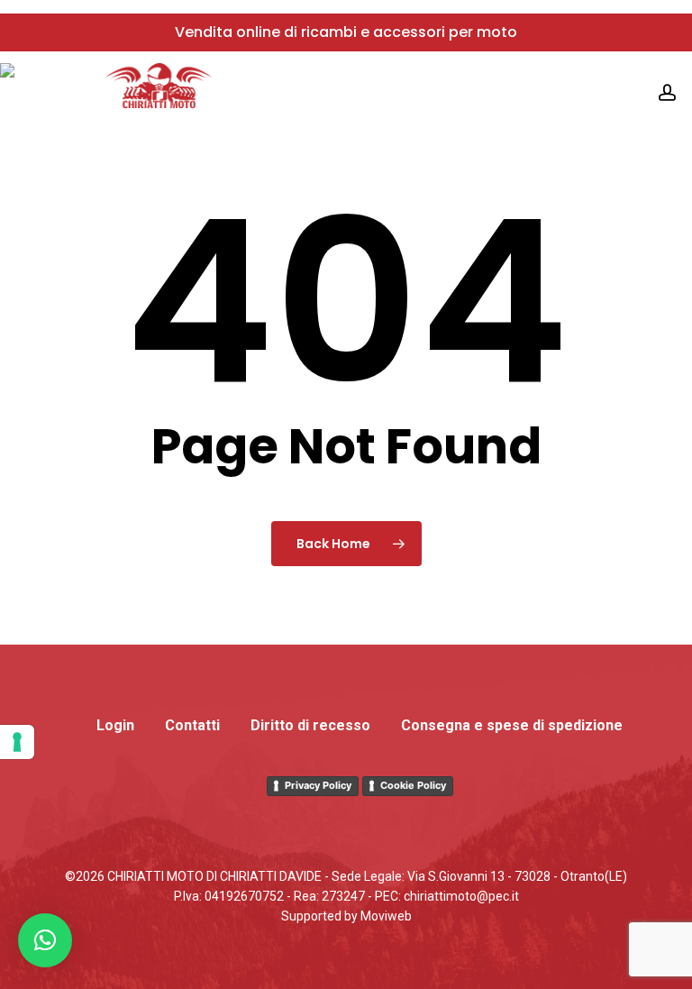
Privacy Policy (318, 785)
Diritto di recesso (310, 725)
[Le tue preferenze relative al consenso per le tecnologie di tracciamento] (17, 742)
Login (115, 725)
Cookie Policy (413, 785)
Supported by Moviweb (346, 916)
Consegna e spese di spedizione (512, 725)
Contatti (192, 725)
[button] (45, 940)
